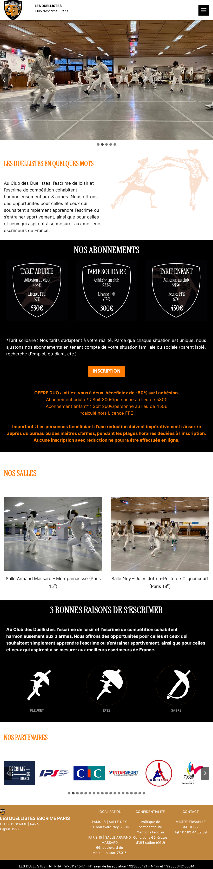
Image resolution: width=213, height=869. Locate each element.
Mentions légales (150, 832)
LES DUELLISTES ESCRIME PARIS (35, 818)
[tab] (98, 144)
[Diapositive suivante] (209, 80)
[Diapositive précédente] (4, 80)
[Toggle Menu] (203, 10)
